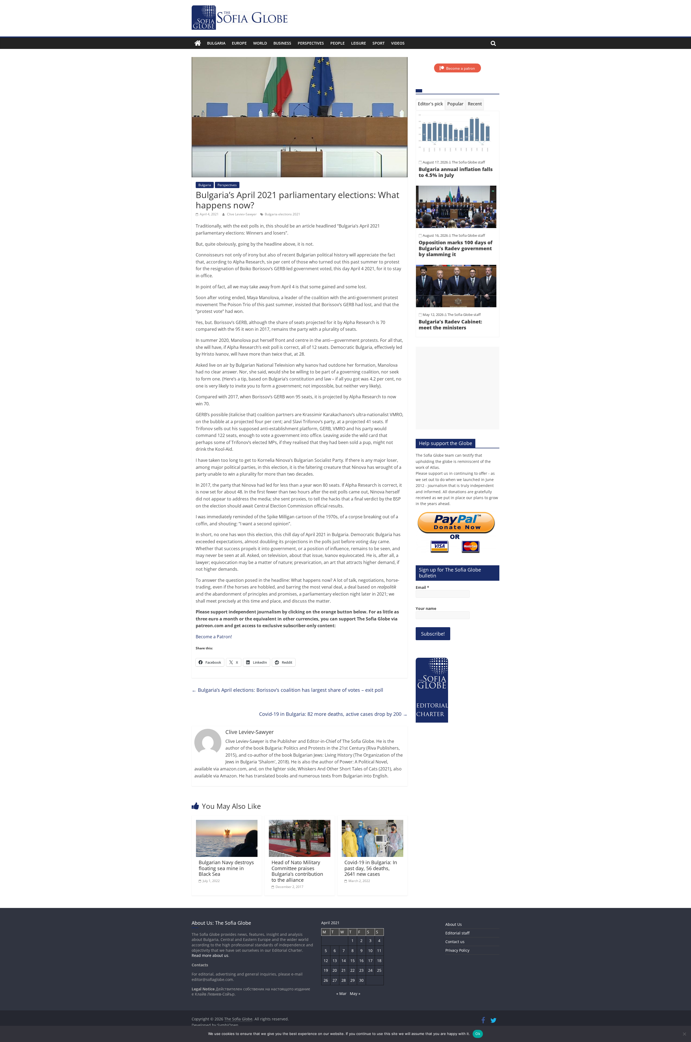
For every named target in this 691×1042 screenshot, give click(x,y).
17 (370, 960)
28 (343, 980)
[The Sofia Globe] (198, 43)
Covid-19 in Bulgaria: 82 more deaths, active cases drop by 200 (333, 714)
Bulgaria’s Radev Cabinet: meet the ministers (450, 324)
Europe (239, 43)
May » (355, 993)
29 (352, 980)
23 (361, 970)
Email (422, 587)
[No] (684, 1034)
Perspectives (311, 43)
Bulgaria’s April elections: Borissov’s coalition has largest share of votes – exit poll (287, 690)
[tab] (430, 105)
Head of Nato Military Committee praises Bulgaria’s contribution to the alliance (297, 871)
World (260, 43)
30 (361, 980)
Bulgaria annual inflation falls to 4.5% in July (456, 172)
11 (379, 950)
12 (326, 960)
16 (361, 960)
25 (379, 970)
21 (343, 970)
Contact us (455, 941)
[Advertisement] (457, 388)
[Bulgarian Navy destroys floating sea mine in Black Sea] (227, 823)
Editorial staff (457, 933)
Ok (477, 1033)
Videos (398, 43)
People (337, 43)
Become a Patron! (214, 637)
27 (335, 980)
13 (335, 960)
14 (343, 960)
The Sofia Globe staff (468, 162)
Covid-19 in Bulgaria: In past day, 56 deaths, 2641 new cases (370, 868)
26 (326, 980)
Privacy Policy (457, 950)
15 (352, 960)
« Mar (341, 993)
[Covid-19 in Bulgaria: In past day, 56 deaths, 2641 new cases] (372, 823)
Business (282, 43)
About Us (453, 924)
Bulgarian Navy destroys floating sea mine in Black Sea (226, 868)
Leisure (358, 43)
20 (335, 970)
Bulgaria (216, 43)
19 (326, 970)
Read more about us (210, 955)
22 (352, 970)
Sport (378, 43)
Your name (426, 608)
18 (379, 960)
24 (370, 970)
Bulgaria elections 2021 (282, 214)
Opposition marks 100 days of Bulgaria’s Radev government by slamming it (455, 248)
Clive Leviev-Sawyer (242, 214)
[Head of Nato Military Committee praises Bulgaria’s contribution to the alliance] (299, 823)
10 (370, 950)
